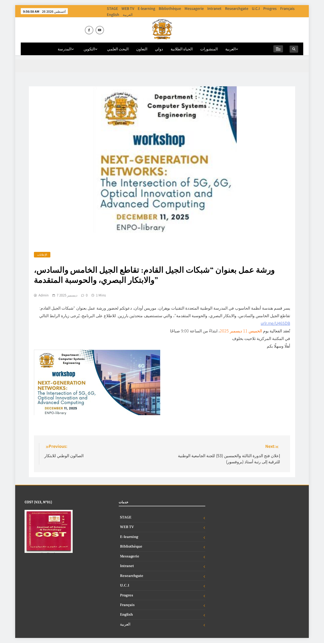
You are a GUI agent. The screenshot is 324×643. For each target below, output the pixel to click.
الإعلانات (42, 254)
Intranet (214, 8)
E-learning (146, 8)
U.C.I (256, 8)
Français (287, 8)
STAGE (112, 8)
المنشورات (209, 48)
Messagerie (194, 8)
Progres (270, 8)
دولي (159, 48)
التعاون (141, 48)
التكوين (89, 48)
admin (43, 295)
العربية (128, 14)
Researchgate (236, 8)
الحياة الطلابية (182, 48)
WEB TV (128, 8)
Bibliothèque (170, 8)
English (113, 14)
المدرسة (64, 48)
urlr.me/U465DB (275, 323)
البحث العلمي (118, 48)
